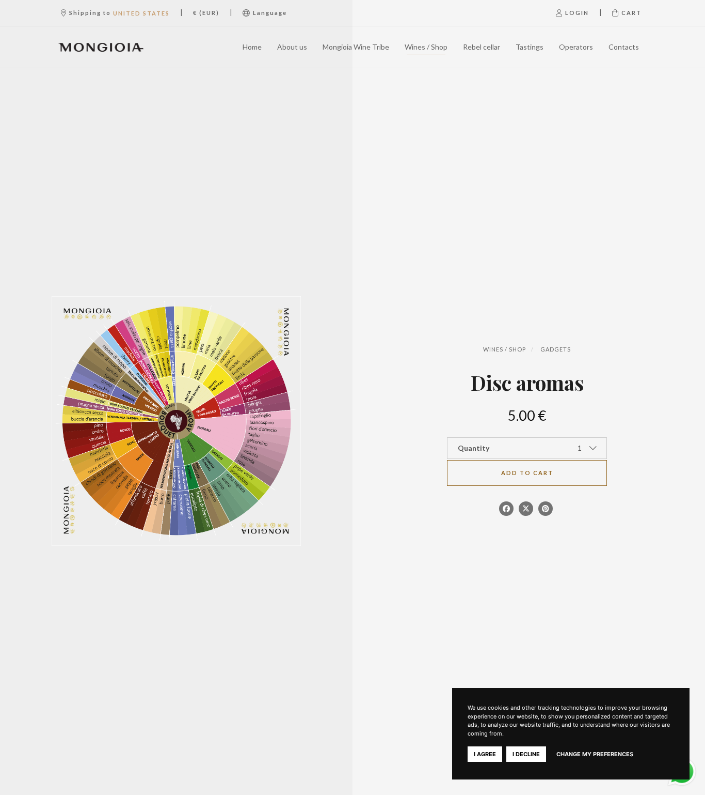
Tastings (529, 46)
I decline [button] (526, 754)
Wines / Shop (426, 46)
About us (292, 46)
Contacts (623, 46)
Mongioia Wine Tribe (356, 46)
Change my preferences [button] (594, 754)
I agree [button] (485, 754)
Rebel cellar (481, 46)
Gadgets (555, 349)
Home (252, 46)
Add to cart (527, 472)
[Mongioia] (100, 47)
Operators (576, 46)
